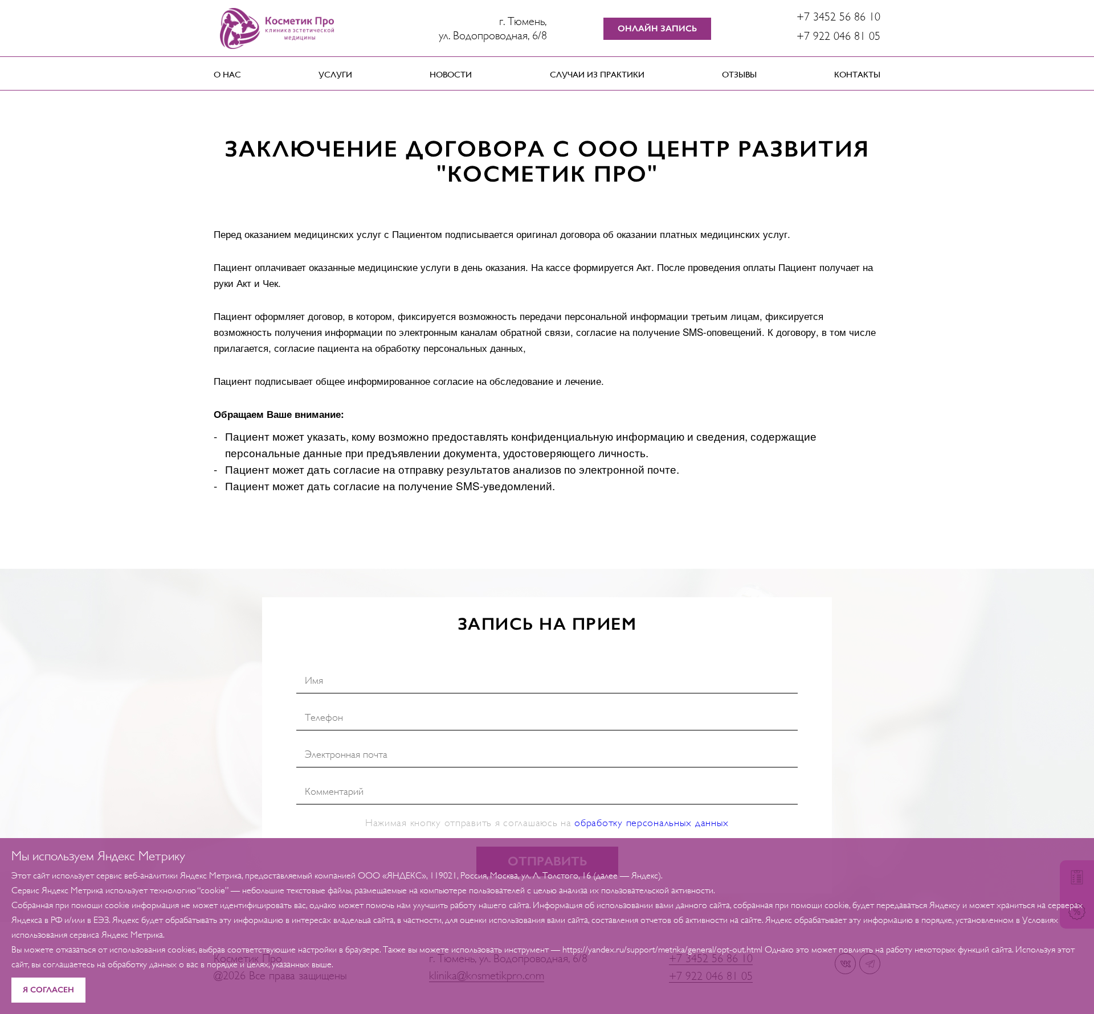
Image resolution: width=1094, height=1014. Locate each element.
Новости (451, 74)
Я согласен (48, 990)
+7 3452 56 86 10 (838, 16)
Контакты (857, 74)
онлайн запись (657, 28)
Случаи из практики (597, 74)
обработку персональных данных (651, 822)
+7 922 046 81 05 (838, 36)
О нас (227, 74)
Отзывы (739, 74)
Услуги (335, 74)
